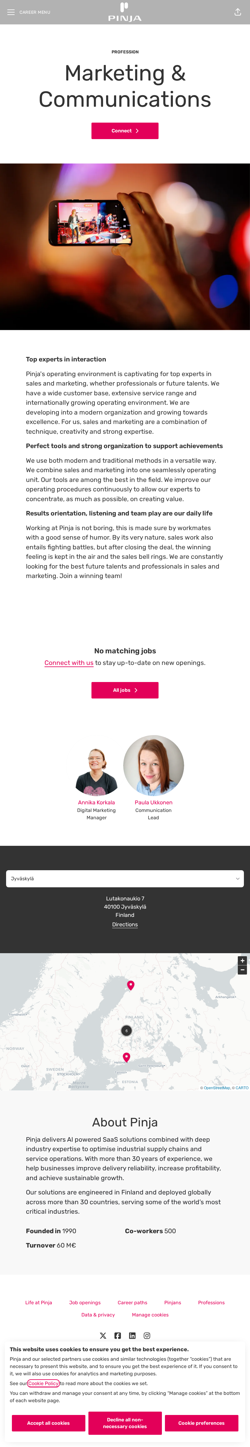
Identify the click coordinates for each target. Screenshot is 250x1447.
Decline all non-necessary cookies (125, 1423)
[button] (237, 12)
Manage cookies (150, 1315)
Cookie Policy (43, 1383)
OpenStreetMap (217, 1087)
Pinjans (172, 1302)
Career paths (132, 1302)
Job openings (85, 1302)
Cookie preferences (201, 1423)
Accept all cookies (48, 1423)
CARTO (242, 1087)
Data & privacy (98, 1315)
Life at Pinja (38, 1302)
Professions (211, 1302)
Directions (125, 924)
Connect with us (69, 662)
